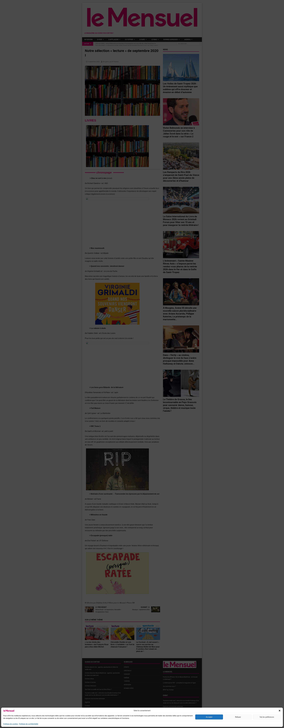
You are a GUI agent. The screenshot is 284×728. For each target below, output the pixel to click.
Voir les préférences (267, 717)
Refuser (238, 717)
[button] (279, 711)
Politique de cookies (10, 724)
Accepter (209, 717)
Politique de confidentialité (28, 724)
